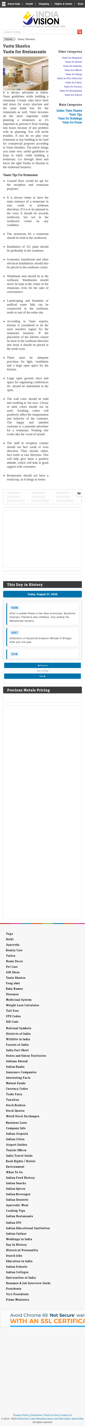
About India (14, 4)
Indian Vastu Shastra (69, 110)
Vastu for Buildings (70, 118)
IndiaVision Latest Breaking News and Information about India (50, 1418)
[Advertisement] (66, 187)
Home (8, 39)
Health (29, 4)
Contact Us (66, 1415)
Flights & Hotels (63, 4)
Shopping (44, 4)
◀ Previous (43, 665)
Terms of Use (51, 1415)
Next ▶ (42, 676)
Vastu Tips (75, 114)
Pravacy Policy (21, 1415)
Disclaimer (36, 1415)
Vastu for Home (72, 122)
